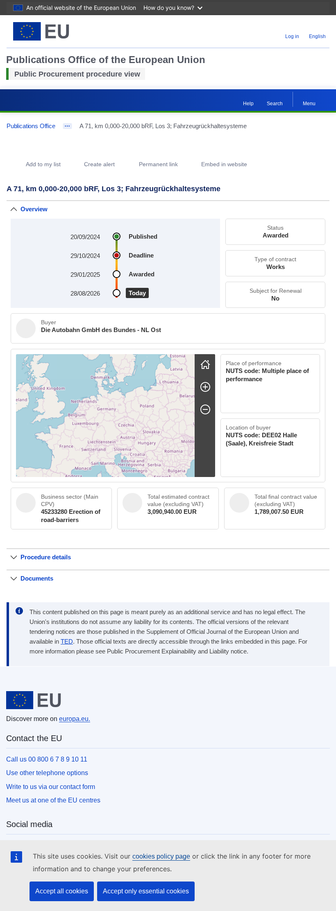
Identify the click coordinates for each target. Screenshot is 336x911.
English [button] (317, 36)
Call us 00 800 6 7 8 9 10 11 (46, 759)
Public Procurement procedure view (77, 74)
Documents (36, 578)
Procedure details (45, 557)
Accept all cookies (61, 891)
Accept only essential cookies (146, 891)
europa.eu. (74, 718)
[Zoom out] (205, 409)
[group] (105, 415)
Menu (309, 103)
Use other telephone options (47, 772)
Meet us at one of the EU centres (53, 800)
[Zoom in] (205, 387)
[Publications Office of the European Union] (62, 31)
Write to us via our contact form (50, 786)
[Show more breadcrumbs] (67, 126)
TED (67, 641)
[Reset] (205, 364)
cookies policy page (161, 856)
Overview (34, 209)
